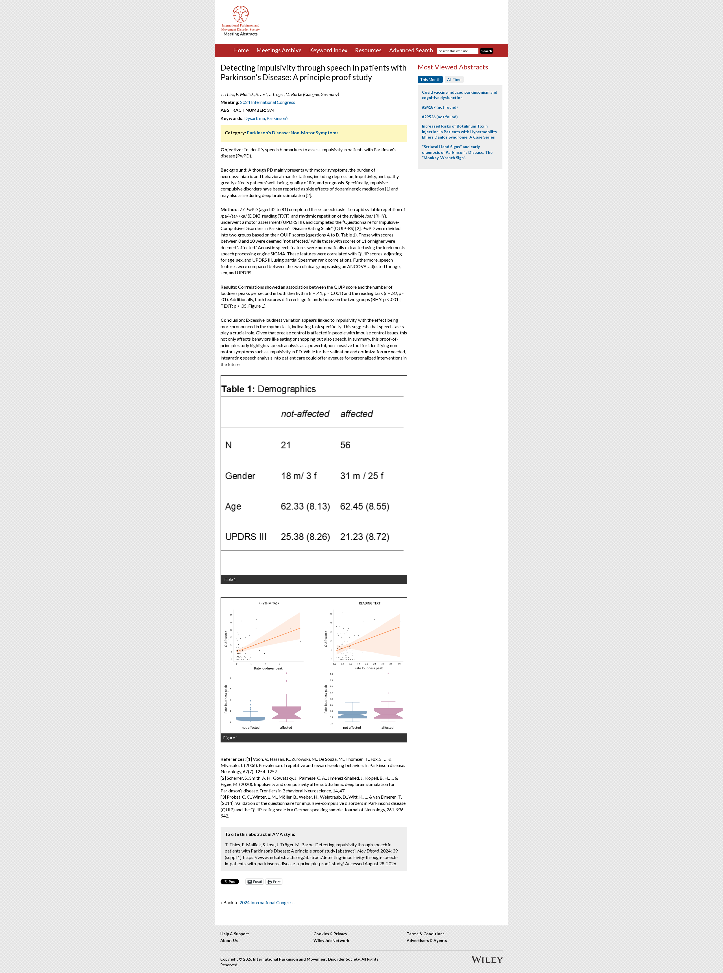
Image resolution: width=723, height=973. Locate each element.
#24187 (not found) (440, 107)
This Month (430, 79)
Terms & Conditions (426, 933)
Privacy (340, 933)
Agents (440, 940)
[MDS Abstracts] (241, 35)
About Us (229, 940)
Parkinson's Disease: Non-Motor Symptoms (293, 132)
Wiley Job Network (331, 940)
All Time (454, 79)
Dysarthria (254, 118)
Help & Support (234, 933)
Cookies (321, 933)
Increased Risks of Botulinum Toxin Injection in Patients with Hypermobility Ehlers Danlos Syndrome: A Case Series (459, 131)
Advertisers (418, 940)
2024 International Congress (267, 102)
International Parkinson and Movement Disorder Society (306, 959)
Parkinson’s (278, 118)
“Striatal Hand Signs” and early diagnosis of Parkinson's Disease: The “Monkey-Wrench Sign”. (457, 152)
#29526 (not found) (440, 116)
